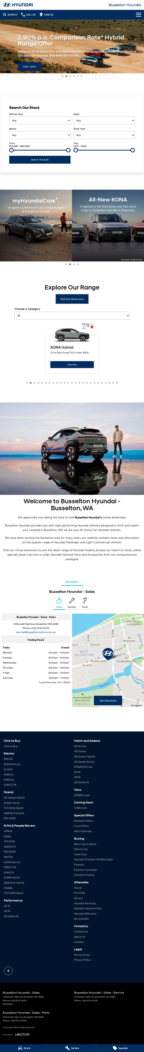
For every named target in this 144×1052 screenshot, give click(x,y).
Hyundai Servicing (85, 903)
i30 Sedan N (11, 916)
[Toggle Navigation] (138, 14)
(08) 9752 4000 (40, 628)
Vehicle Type (16, 114)
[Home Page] (18, 5)
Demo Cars (81, 849)
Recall (78, 887)
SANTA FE (10, 846)
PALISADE (10, 818)
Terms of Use (82, 954)
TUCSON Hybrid (13, 807)
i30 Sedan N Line (84, 761)
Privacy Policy (82, 959)
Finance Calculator (85, 869)
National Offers (83, 820)
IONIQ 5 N (10, 784)
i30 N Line (80, 746)
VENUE (8, 831)
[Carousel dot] (63, 76)
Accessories (81, 918)
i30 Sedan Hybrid (14, 797)
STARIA (8, 887)
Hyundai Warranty (85, 913)
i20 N (7, 905)
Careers (79, 941)
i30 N (7, 910)
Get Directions (108, 700)
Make (77, 114)
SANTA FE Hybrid (14, 813)
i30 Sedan (80, 751)
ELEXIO (8, 769)
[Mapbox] (82, 704)
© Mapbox (136, 705)
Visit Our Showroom (72, 299)
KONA (7, 836)
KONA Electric (12, 764)
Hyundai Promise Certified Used (93, 859)
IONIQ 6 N (80, 807)
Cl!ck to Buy (11, 746)
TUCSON (9, 841)
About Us (79, 936)
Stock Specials (83, 831)
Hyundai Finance (84, 874)
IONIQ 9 (9, 779)
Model (12, 128)
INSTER (8, 758)
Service (78, 898)
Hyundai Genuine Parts (88, 908)
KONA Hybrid (12, 802)
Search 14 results (40, 159)
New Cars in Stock (85, 844)
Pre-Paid (79, 892)
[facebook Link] (8, 970)
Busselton (72, 581)
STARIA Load (82, 795)
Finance (79, 864)
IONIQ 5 (9, 774)
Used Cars (80, 854)
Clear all (130, 107)
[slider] (11, 150)
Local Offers (81, 825)
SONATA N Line (83, 766)
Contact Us (81, 931)
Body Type (79, 128)
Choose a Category (27, 309)
